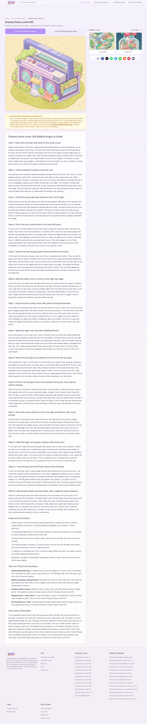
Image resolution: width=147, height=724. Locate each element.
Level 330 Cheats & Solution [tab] (25, 31)
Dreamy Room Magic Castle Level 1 (120, 657)
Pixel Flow (44, 711)
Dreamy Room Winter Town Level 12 (121, 692)
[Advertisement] (73, 11)
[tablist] (45, 31)
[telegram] (115, 58)
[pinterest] (128, 58)
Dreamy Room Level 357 (83, 676)
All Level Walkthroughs (18, 18)
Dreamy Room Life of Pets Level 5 (120, 670)
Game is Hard (45, 718)
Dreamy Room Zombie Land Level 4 (121, 667)
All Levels (134, 30)
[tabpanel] (45, 73)
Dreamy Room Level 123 (83, 660)
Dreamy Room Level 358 (83, 679)
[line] (120, 58)
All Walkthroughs (119, 2)
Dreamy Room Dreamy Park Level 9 (121, 683)
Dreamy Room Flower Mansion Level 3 (122, 663)
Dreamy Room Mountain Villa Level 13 (121, 695)
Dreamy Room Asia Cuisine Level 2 (120, 660)
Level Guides (84, 2)
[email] (133, 58)
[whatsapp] (111, 58)
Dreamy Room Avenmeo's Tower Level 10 (123, 686)
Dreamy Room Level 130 (83, 663)
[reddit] (124, 58)
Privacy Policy (11, 711)
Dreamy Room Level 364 (83, 686)
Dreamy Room (11, 658)
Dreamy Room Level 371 (83, 689)
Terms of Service (12, 708)
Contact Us (44, 670)
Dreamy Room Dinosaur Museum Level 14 (122, 699)
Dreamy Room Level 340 (83, 667)
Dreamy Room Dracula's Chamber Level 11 (123, 689)
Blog (42, 667)
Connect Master (46, 708)
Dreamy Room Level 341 (83, 670)
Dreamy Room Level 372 (83, 692)
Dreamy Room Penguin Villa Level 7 (121, 676)
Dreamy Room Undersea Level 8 (120, 679)
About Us (44, 663)
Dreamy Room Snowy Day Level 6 (120, 673)
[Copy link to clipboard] (98, 58)
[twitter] (106, 58)
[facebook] (102, 58)
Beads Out (44, 715)
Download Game (136, 2)
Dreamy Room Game (47, 657)
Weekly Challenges (101, 2)
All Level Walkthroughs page (62, 124)
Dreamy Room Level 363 (83, 683)
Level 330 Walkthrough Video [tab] (65, 31)
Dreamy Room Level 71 (82, 657)
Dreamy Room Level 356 (83, 673)
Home (7, 18)
